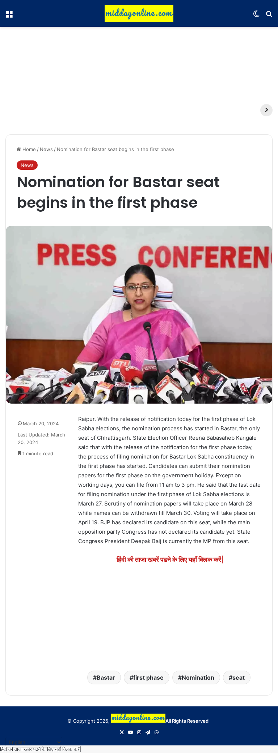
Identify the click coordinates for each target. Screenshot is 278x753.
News (46, 149)
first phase (148, 677)
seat (238, 677)
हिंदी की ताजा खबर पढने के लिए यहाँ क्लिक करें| (40, 749)
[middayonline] (139, 13)
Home (28, 149)
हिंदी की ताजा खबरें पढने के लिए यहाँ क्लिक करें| (170, 559)
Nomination (198, 677)
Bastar (106, 677)
